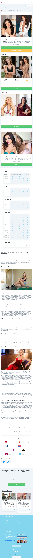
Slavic (7, 527)
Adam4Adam (27, 450)
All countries (5, 5)
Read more (11, 509)
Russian (7, 522)
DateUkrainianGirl (24, 446)
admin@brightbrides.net (10, 540)
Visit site (16, 47)
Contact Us (18, 522)
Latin (7, 520)
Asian (7, 518)
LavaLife (6, 450)
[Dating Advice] (21, 534)
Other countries (8, 531)
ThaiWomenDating (25, 442)
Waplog (9, 454)
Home (2, 5)
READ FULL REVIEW (16, 44)
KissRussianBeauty (11, 442)
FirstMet (17, 450)
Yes (16, 484)
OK (16, 556)
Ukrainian (7, 524)
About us (18, 516)
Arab (7, 529)
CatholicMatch (11, 446)
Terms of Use (18, 520)
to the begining (16, 545)
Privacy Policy (18, 518)
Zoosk (23, 454)
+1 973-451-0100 (8, 538)
